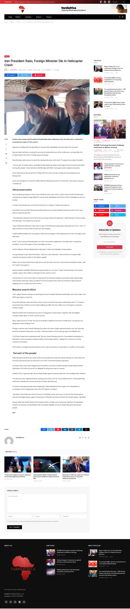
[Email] (6, 163)
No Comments (47, 70)
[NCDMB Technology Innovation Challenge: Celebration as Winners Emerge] (110, 129)
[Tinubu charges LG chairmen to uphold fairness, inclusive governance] (98, 166)
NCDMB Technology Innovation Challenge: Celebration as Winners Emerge (109, 146)
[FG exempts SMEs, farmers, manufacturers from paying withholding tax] (98, 80)
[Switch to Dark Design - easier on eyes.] (120, 17)
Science (38, 17)
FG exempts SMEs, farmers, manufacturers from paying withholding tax (112, 79)
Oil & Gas (97, 137)
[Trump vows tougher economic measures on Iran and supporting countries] (17, 464)
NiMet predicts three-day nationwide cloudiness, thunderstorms (112, 176)
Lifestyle (28, 17)
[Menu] (122, 17)
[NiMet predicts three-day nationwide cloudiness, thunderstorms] (98, 177)
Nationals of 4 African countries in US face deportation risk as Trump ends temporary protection (76, 476)
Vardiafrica (13, 70)
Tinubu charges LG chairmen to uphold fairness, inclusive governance (35, 2)
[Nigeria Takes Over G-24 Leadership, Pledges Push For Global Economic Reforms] (98, 68)
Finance (49, 17)
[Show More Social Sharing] (48, 75)
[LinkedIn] (6, 153)
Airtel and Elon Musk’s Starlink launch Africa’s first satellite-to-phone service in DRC (46, 476)
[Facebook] (6, 144)
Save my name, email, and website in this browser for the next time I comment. (34, 521)
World (7, 56)
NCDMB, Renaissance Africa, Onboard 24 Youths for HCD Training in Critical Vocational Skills (113, 188)
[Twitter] (6, 149)
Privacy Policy (109, 254)
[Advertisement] (65, 39)
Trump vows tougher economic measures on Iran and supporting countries (17, 475)
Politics (18, 17)
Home (10, 17)
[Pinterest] (6, 158)
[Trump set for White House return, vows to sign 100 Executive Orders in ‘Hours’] (98, 104)
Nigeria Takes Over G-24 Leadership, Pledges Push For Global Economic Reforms (113, 68)
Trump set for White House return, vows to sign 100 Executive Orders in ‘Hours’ (115, 104)
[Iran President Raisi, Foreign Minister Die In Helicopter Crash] (47, 107)
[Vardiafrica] (22, 9)
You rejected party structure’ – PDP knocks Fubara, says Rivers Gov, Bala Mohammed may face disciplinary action (115, 92)
